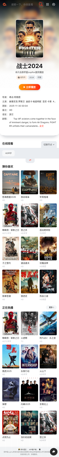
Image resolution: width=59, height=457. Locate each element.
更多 (51, 307)
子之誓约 (6, 263)
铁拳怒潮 (6, 296)
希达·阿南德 (14, 97)
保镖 (4, 404)
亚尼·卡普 (47, 101)
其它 (11, 114)
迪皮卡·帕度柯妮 (33, 101)
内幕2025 (25, 404)
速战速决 (25, 263)
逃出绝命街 (45, 230)
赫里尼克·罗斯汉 (17, 101)
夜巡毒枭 (25, 197)
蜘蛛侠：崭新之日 (10, 230)
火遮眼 (24, 338)
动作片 (23, 77)
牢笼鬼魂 (44, 197)
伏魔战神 (44, 263)
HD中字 (8, 153)
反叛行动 (25, 371)
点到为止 (6, 437)
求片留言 (23, 449)
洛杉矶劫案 (26, 437)
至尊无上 (44, 404)
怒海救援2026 (9, 197)
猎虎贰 (24, 296)
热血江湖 (44, 296)
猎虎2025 (7, 371)
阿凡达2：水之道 (48, 338)
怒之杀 (24, 230)
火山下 (43, 371)
